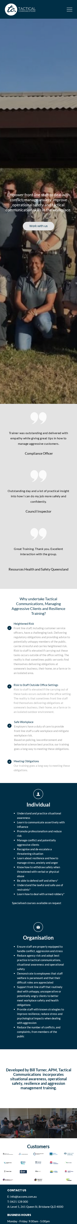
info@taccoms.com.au (23, 1196)
